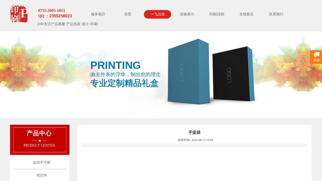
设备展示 (187, 14)
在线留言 (246, 14)
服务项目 (98, 14)
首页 (127, 14)
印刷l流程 (216, 14)
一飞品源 (157, 14)
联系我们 (276, 14)
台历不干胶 (42, 162)
